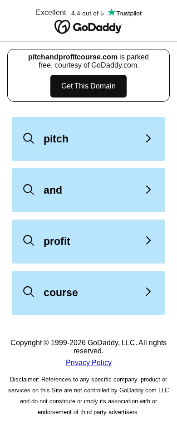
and (53, 190)
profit (57, 241)
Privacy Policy (89, 362)
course (61, 292)
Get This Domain (88, 86)
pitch (56, 139)
